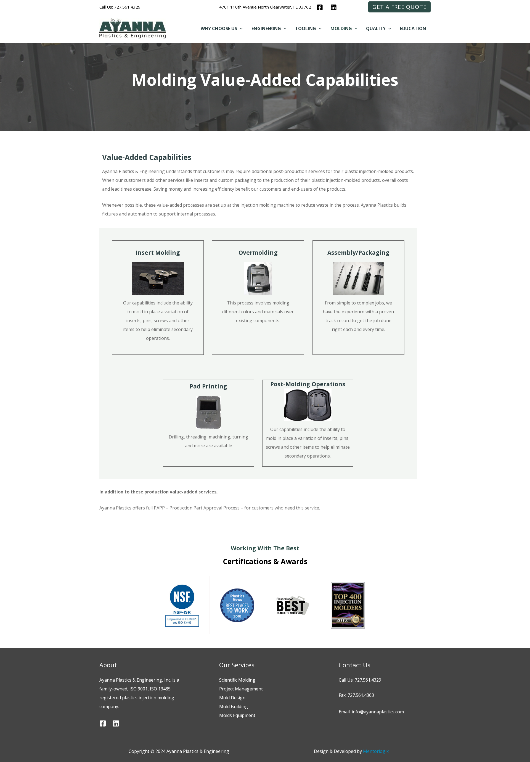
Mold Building (233, 706)
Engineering (266, 28)
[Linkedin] (333, 7)
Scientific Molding (237, 680)
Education (413, 28)
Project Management (241, 689)
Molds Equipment (237, 715)
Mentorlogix (376, 751)
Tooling (305, 28)
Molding (341, 28)
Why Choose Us (219, 28)
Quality (376, 28)
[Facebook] (320, 7)
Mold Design (232, 698)
